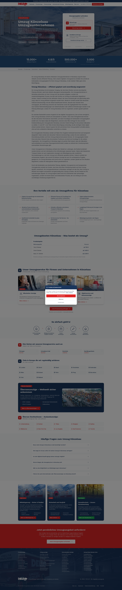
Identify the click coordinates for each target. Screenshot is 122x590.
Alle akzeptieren (61, 295)
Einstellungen (61, 302)
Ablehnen (61, 299)
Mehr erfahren (69, 292)
